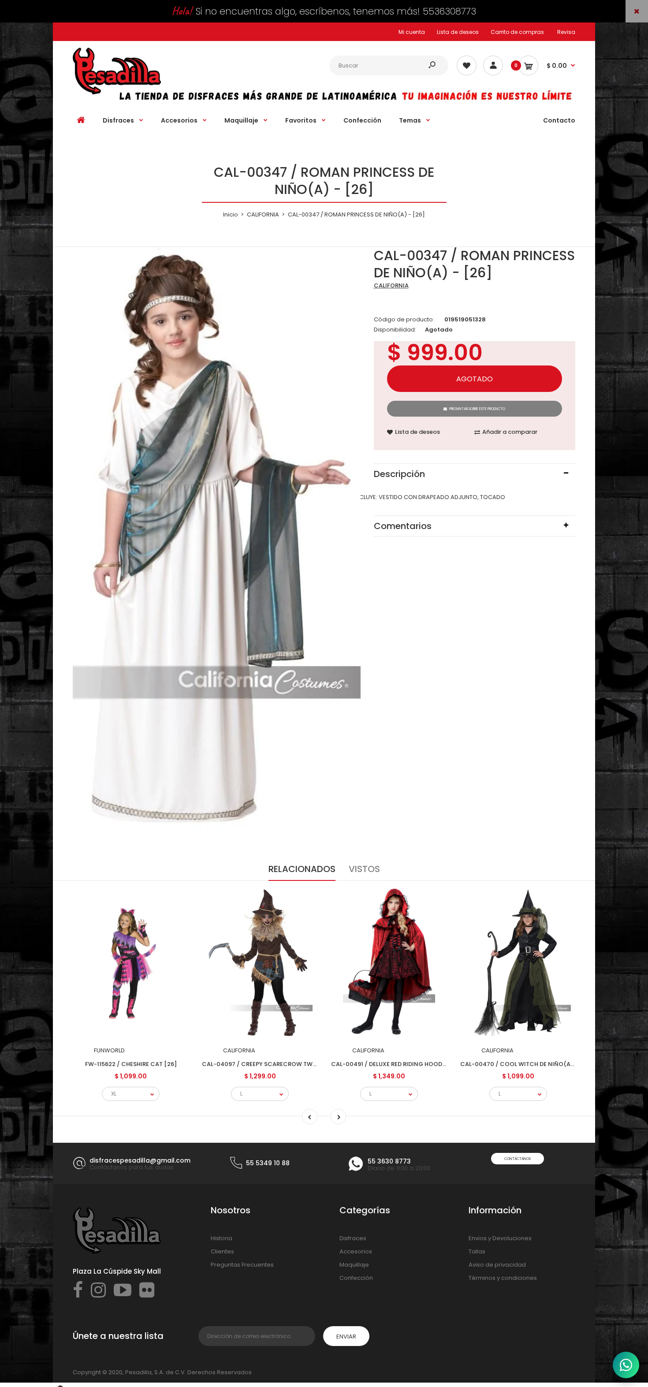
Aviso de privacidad (497, 1264)
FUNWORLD (109, 1050)
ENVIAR (346, 1336)
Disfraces (352, 1238)
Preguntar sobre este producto (477, 408)
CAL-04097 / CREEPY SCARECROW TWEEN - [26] (272, 1064)
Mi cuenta (411, 32)
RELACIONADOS (301, 869)
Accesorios (355, 1251)
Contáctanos (517, 1158)
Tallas (477, 1251)
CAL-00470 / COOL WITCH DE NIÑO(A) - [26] (526, 1064)
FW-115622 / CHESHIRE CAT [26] (131, 1064)
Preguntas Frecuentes (242, 1264)
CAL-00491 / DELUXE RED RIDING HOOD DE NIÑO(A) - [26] (413, 1064)
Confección (356, 1278)
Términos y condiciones (503, 1278)
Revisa (566, 32)
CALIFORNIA (391, 285)
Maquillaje (354, 1264)
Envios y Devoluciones (500, 1238)
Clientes (222, 1251)
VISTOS (364, 869)
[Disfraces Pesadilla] (117, 92)
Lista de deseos (458, 32)
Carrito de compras (517, 32)
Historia (221, 1238)
